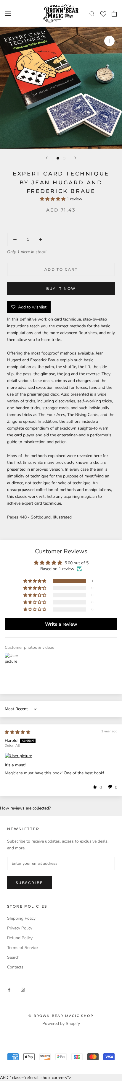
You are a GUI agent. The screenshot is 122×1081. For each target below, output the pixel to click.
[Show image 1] (58, 158)
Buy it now (61, 288)
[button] (53, 199)
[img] (17, 732)
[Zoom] (109, 41)
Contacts (15, 967)
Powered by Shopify (61, 1023)
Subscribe (29, 882)
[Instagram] (23, 989)
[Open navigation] (8, 13)
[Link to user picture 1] (61, 756)
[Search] (92, 13)
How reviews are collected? (25, 808)
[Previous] (47, 158)
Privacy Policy (19, 928)
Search (13, 957)
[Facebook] (9, 989)
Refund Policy (20, 938)
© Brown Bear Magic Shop (61, 1016)
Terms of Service (22, 947)
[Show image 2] (64, 158)
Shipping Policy (21, 918)
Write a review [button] (61, 624)
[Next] (75, 158)
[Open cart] (114, 14)
